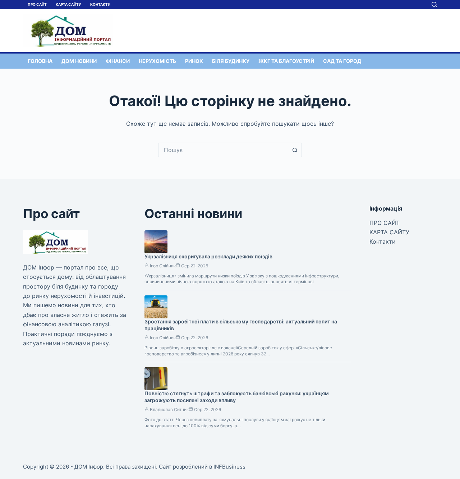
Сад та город (342, 61)
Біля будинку (230, 61)
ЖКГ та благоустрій (286, 61)
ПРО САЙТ (37, 4)
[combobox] (223, 150)
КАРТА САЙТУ (68, 4)
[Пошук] (434, 4)
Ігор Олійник (163, 265)
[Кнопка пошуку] (295, 150)
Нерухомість (157, 61)
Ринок (194, 61)
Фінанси (118, 61)
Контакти (100, 4)
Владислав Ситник (169, 409)
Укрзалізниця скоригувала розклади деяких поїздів (208, 256)
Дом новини (79, 61)
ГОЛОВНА (40, 61)
